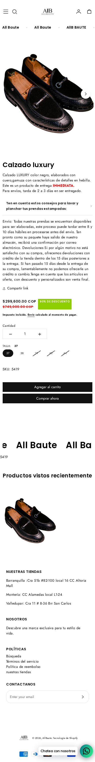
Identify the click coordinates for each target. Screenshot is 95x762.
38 (22, 353)
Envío (31, 315)
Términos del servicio (22, 661)
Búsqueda (13, 656)
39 (36, 353)
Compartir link (17, 288)
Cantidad (9, 325)
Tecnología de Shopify (65, 738)
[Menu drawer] (6, 11)
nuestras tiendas (18, 671)
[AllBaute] (47, 12)
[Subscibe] (83, 697)
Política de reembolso (23, 666)
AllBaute (46, 738)
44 (65, 353)
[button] (14, 11)
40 (51, 353)
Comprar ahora (47, 398)
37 (8, 353)
